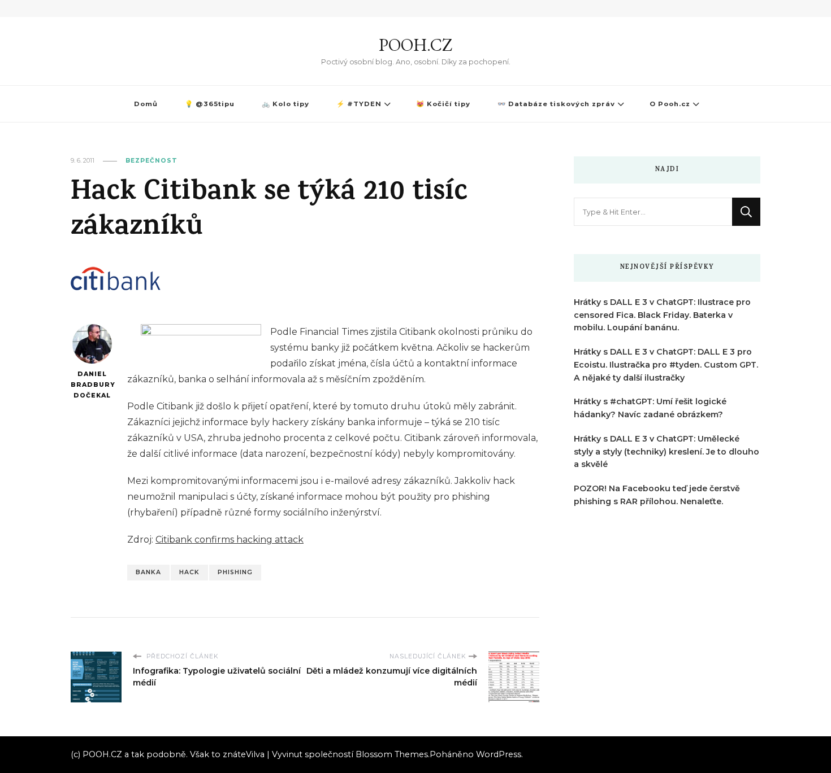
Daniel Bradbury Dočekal (92, 384)
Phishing (235, 572)
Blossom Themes (392, 754)
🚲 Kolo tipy (285, 104)
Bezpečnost (151, 160)
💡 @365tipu (210, 104)
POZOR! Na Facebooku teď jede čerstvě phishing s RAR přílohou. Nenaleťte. (657, 494)
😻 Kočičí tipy (443, 104)
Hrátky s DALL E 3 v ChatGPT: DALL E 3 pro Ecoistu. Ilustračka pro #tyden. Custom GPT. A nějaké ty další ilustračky (666, 365)
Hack (189, 572)
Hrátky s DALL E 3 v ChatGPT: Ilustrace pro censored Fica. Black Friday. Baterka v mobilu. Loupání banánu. (662, 315)
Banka (148, 572)
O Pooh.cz (670, 104)
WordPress (498, 754)
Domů (146, 104)
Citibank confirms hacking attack (229, 539)
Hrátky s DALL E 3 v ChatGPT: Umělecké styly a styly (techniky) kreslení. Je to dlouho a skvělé (666, 452)
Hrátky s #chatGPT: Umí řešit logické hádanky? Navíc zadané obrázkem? (650, 408)
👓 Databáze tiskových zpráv (556, 104)
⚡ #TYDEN (359, 104)
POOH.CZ (415, 45)
